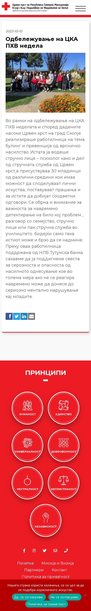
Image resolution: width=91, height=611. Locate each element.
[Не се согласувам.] (85, 595)
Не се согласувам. (65, 597)
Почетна (25, 563)
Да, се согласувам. (29, 597)
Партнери (34, 570)
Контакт (59, 570)
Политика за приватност (46, 576)
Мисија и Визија (58, 563)
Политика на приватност (47, 604)
